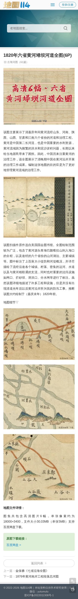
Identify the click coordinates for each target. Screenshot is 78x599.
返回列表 (37, 563)
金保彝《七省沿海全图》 (32, 570)
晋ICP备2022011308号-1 (39, 595)
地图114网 (26, 587)
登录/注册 (67, 4)
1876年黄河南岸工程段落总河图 (37, 576)
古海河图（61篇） (18, 62)
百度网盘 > (13, 545)
